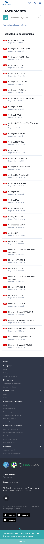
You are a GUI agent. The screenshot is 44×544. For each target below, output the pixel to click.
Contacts (7, 446)
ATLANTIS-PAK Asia (9, 450)
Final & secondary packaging (12, 429)
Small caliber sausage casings (12, 415)
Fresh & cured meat (9, 436)
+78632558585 (9, 475)
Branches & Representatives (11, 453)
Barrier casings (7, 412)
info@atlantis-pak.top (12, 482)
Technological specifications (15, 25)
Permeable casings (9, 408)
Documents (8, 380)
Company (7, 366)
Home (5, 362)
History (5, 373)
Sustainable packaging (10, 376)
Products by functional (12, 426)
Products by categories (13, 402)
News (5, 394)
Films (5, 405)
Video (5, 398)
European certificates (9, 387)
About (5, 369)
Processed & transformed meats (13, 432)
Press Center (8, 391)
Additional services (9, 422)
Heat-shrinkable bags (9, 418)
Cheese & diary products (10, 439)
